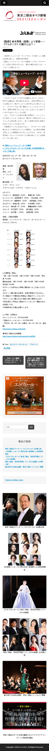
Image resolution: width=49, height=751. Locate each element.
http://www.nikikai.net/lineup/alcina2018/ (19, 336)
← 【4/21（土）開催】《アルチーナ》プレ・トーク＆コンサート (12, 360)
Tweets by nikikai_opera (14, 480)
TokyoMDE (23, 747)
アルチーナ (34, 344)
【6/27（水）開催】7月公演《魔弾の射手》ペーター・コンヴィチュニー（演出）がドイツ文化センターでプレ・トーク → (36, 362)
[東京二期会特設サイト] (24, 14)
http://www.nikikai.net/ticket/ (14, 329)
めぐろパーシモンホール (18, 344)
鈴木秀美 (7, 348)
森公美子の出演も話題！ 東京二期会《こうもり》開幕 (24, 467)
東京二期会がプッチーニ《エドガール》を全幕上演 (23, 449)
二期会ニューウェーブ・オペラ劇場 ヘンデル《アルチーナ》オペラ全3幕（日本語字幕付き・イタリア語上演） (24, 148)
